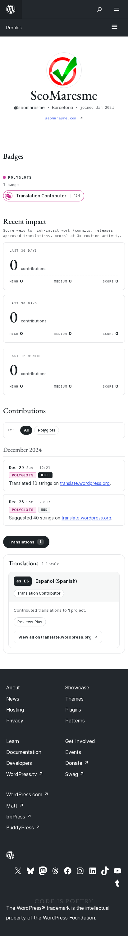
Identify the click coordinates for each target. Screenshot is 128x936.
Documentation (23, 752)
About (13, 687)
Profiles (14, 27)
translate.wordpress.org (85, 483)
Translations (25, 541)
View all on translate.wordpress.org (55, 636)
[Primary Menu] (114, 27)
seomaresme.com (62, 118)
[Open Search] (99, 9)
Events (73, 752)
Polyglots (46, 430)
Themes (74, 699)
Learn (12, 741)
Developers (19, 763)
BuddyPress (23, 827)
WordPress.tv (24, 774)
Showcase (77, 687)
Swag (74, 774)
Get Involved (80, 741)
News (12, 699)
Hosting (15, 710)
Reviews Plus (29, 622)
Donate (77, 763)
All (26, 430)
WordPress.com (27, 794)
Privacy (14, 720)
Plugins (73, 710)
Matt (15, 806)
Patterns (75, 720)
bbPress (18, 816)
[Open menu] (118, 9)
